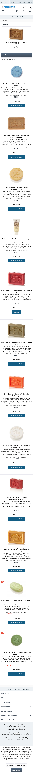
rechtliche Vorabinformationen (21, 725)
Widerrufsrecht (26, 728)
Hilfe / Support (17, 726)
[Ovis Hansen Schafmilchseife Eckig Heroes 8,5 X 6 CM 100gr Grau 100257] (16, 330)
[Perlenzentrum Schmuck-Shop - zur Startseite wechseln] (8, 7)
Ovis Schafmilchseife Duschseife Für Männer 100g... (16, 446)
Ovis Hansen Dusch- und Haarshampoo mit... (16, 240)
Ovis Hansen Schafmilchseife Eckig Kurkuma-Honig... (16, 550)
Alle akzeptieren (21, 765)
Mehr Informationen (23, 760)
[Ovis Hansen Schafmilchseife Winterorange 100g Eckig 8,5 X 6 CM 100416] (16, 485)
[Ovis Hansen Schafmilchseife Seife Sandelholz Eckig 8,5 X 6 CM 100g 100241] (16, 33)
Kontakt (24, 726)
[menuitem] (29, 12)
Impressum (22, 729)
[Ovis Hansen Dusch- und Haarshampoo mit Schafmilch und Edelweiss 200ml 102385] (16, 227)
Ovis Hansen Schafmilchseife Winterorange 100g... (16, 498)
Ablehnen (10, 765)
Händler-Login (8, 725)
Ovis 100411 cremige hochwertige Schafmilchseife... (16, 136)
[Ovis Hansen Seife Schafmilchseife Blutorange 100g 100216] (16, 382)
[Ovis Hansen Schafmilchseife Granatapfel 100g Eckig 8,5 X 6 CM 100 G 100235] (16, 278)
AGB (17, 729)
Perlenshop (4, 2)
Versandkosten (5, 734)
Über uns (9, 726)
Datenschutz (11, 729)
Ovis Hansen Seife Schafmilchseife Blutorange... (16, 395)
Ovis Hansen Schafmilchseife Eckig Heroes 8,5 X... (16, 343)
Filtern (6, 55)
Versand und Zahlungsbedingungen (12, 728)
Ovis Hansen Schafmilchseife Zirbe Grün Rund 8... (16, 653)
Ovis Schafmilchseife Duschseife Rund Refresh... (16, 85)
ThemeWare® (21, 739)
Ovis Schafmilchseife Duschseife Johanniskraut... (16, 188)
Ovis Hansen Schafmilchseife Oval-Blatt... (16, 601)
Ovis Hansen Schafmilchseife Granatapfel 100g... (16, 291)
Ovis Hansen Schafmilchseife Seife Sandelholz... (16, 43)
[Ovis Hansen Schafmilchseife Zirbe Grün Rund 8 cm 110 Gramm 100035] (16, 640)
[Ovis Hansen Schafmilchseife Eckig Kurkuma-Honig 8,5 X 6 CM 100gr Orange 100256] (16, 537)
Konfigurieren (16, 770)
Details (16, 312)
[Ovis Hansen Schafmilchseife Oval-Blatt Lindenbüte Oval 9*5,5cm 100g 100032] (16, 589)
